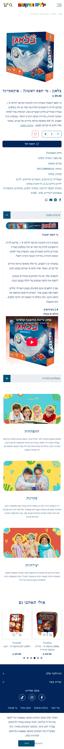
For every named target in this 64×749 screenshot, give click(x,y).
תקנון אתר (25, 707)
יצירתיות (32, 565)
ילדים (19, 179)
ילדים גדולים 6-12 (53, 183)
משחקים (18, 188)
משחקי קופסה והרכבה (50, 188)
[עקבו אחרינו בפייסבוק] (42, 697)
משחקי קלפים (45, 158)
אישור (26, 743)
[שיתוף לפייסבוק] (60, 199)
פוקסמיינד (8, 188)
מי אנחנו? (12, 707)
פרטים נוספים (27, 125)
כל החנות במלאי (34, 183)
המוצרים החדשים (32, 179)
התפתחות (32, 431)
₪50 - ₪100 (37, 192)
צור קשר (55, 707)
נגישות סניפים (41, 707)
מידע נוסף (39, 743)
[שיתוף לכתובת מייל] (50, 199)
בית (60, 14)
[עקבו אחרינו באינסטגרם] (32, 697)
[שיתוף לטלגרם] (55, 199)
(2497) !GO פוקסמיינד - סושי (16, 646)
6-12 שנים (47, 179)
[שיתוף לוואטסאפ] (46, 199)
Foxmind (51, 152)
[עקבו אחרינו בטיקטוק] (22, 697)
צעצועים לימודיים (53, 192)
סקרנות (32, 498)
